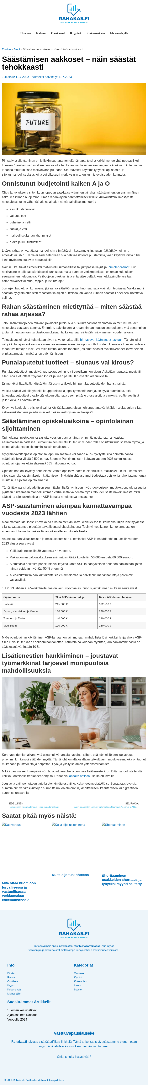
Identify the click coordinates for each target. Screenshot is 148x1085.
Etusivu (25, 33)
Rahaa (41, 33)
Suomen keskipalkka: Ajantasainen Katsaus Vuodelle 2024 (22, 1015)
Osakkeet (58, 33)
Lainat (77, 985)
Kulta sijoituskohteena (70, 875)
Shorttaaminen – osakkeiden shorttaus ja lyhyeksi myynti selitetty (122, 880)
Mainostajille (119, 33)
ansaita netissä (79, 776)
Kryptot (75, 33)
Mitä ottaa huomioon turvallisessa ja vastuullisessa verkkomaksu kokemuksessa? (19, 891)
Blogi (17, 49)
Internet (78, 989)
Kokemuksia (96, 33)
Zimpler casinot (118, 267)
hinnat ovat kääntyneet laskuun (101, 339)
